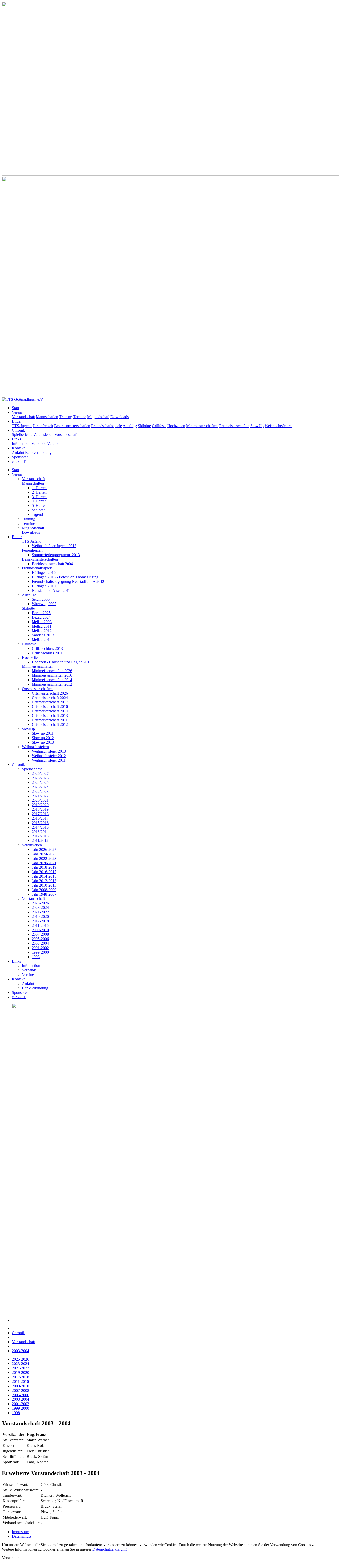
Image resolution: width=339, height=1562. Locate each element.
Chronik (18, 430)
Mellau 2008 (42, 622)
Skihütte (144, 426)
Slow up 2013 (43, 742)
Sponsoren (20, 457)
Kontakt (18, 448)
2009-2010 (40, 930)
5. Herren (39, 505)
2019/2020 (40, 805)
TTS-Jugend (22, 426)
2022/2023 (40, 791)
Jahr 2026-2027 (44, 849)
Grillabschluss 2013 (47, 648)
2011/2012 (40, 840)
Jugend (37, 514)
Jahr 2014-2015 (44, 876)
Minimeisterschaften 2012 (52, 684)
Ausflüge (130, 426)
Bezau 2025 (41, 613)
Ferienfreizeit (43, 426)
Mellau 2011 (41, 626)
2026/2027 (40, 773)
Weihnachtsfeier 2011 (49, 760)
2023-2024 (40, 907)
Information (21, 443)
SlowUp (257, 426)
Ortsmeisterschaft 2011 (50, 720)
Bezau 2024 (41, 617)
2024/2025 (40, 782)
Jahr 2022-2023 (44, 858)
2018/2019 (40, 809)
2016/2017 (40, 818)
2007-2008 (40, 934)
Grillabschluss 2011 (47, 653)
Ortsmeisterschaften (234, 426)
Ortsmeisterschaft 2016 (50, 706)
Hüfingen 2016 (44, 572)
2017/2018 (40, 814)
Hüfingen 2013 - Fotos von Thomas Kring (65, 577)
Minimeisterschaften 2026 (52, 671)
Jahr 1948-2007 (44, 894)
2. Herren (39, 492)
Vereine (53, 443)
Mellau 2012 (42, 631)
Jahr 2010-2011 (44, 885)
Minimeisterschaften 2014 (52, 680)
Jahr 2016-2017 (44, 872)
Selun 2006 (41, 599)
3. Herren (39, 497)
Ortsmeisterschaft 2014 (50, 711)
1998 (36, 957)
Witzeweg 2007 (44, 604)
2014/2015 (40, 827)
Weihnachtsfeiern (278, 426)
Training (65, 417)
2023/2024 (40, 787)
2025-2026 (40, 903)
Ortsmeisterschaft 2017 (50, 702)
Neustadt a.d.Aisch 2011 (51, 590)
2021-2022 (40, 912)
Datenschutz (21, 1536)
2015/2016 (40, 823)
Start (15, 408)
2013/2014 (40, 832)
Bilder (17, 421)
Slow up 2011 (43, 733)
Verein (17, 412)
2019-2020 (40, 916)
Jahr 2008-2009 (44, 890)
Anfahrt (18, 452)
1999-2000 (40, 952)
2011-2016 (40, 925)
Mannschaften (47, 417)
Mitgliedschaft (98, 417)
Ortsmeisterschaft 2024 (50, 698)
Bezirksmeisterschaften (72, 426)
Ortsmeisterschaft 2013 (50, 715)
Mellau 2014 (42, 639)
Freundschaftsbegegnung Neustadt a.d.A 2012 (68, 581)
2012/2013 (40, 836)
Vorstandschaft (23, 417)
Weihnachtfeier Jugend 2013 (54, 546)
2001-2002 (40, 948)
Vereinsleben (43, 434)
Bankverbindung (38, 452)
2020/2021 (40, 800)
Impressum (20, 1532)
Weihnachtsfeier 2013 (49, 751)
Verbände (38, 443)
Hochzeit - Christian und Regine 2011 (61, 662)
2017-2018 (40, 921)
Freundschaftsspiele (106, 426)
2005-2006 (40, 939)
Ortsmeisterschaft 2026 (50, 693)
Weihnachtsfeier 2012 (49, 756)
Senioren (39, 510)
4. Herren (39, 501)
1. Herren (39, 488)
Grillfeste (159, 426)
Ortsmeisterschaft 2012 (50, 724)
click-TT (19, 461)
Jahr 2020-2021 (44, 863)
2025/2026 (40, 778)
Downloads (119, 417)
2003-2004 (40, 943)
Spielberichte (22, 434)
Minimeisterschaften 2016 (52, 675)
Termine (79, 417)
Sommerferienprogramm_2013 (56, 555)
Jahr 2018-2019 (44, 867)
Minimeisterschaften (202, 426)
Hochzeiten (176, 426)
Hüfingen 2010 (44, 586)
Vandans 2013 (43, 635)
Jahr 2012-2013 (44, 881)
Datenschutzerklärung (109, 1549)
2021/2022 (40, 796)
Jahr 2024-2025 (44, 854)
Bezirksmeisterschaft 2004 (52, 564)
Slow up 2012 (43, 738)
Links (16, 439)
